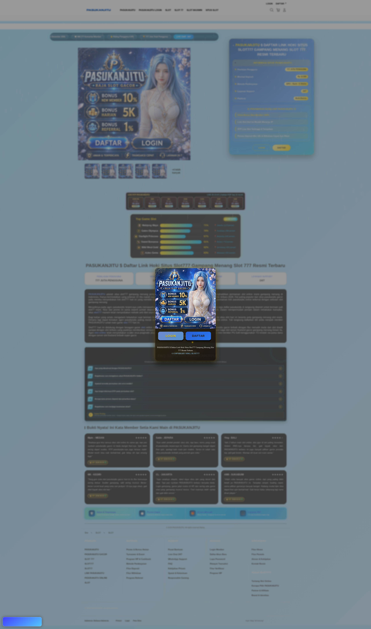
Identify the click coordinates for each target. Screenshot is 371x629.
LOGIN (171, 335)
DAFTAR (198, 335)
